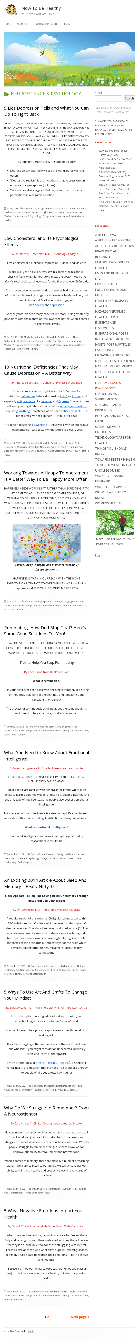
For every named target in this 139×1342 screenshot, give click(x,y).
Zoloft (64, 396)
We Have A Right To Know (25, 348)
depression (57, 305)
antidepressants (71, 411)
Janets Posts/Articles (113, 344)
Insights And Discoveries (53, 212)
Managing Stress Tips (28, 446)
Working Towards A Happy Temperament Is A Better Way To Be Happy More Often (46, 476)
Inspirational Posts (50, 601)
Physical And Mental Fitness (48, 605)
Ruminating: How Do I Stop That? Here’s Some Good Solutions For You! (45, 630)
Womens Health (108, 503)
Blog (67, 23)
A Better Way (30, 208)
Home (7, 23)
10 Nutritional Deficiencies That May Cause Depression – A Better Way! (41, 370)
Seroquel (46, 401)
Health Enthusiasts (13, 212)
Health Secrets (31, 212)
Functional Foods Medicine (45, 1291)
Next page (79, 1317)
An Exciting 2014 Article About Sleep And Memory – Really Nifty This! (45, 883)
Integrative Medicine (112, 339)
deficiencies (28, 396)
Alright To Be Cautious (49, 208)
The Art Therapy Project (53, 1063)
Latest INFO (104, 350)
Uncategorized (107, 470)
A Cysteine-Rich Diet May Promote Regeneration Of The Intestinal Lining (115, 176)
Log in (99, 555)
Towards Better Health (56, 450)
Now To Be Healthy (41, 8)
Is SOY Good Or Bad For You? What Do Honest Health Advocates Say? (115, 163)
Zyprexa (63, 401)
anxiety (39, 305)
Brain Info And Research (74, 208)
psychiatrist (41, 425)
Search (99, 93)
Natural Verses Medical (114, 366)
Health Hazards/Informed (30, 341)
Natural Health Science (115, 361)
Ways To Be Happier (14, 609)
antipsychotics (26, 401)
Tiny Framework (17, 1331)
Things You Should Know (55, 216)
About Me (22, 23)
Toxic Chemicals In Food (115, 465)
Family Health (64, 854)
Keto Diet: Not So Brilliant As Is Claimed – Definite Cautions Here (116, 206)
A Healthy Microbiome (113, 240)
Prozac (76, 396)
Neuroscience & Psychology (27, 216)
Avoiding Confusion (46, 23)
